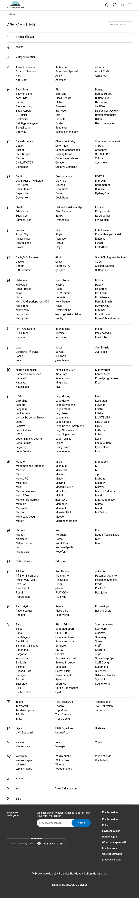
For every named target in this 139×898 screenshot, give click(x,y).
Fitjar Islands (23, 242)
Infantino (60, 337)
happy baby (22, 310)
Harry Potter (62, 280)
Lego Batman (23, 443)
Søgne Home (103, 683)
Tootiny (59, 706)
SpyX (58, 692)
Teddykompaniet (25, 710)
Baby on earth (24, 93)
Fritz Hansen (102, 230)
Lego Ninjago (63, 421)
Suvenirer (100, 671)
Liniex (98, 426)
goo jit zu (60, 270)
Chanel (20, 149)
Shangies (21, 683)
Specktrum (61, 679)
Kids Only (61, 374)
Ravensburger (24, 610)
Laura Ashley (23, 430)
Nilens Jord (22, 551)
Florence (60, 238)
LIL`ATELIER (102, 417)
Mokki (59, 495)
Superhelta (101, 666)
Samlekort (22, 641)
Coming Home (63, 154)
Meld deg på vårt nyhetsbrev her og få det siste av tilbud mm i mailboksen (63, 814)
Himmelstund (63, 310)
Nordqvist (61, 534)
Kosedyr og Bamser (107, 378)
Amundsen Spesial (66, 71)
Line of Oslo (102, 421)
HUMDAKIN (102, 305)
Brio (57, 114)
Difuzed (60, 184)
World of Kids (103, 756)
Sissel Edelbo (63, 624)
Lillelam (99, 413)
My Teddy (101, 512)
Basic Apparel (24, 110)
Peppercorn (23, 596)
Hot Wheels (102, 297)
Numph (99, 543)
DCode (66, 884)
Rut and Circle (103, 610)
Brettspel (60, 110)
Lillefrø (99, 409)
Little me (100, 430)
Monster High (63, 512)
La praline (21, 400)
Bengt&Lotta (23, 127)
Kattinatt (21, 382)
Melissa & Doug (25, 516)
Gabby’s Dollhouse (27, 257)
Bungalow (61, 127)
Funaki (99, 242)
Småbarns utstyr (65, 641)
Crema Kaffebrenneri (107, 141)
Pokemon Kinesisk (106, 579)
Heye (58, 305)
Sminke (59, 654)
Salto (19, 633)
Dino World (61, 189)
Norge (59, 539)
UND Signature (64, 728)
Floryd (59, 242)
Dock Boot (61, 197)
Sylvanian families (106, 675)
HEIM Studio (62, 293)
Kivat (58, 386)
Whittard (21, 764)
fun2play (100, 238)
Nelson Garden (24, 543)
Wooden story (63, 768)
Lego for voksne (65, 404)
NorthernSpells (64, 547)
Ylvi (18, 788)
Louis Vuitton (103, 443)
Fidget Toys (23, 234)
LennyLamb (62, 447)
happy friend (23, 314)
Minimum (60, 474)
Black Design (63, 98)
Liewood (100, 404)
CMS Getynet (79, 884)
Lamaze (20, 426)
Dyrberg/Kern (103, 193)
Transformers (63, 714)
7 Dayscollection (26, 57)
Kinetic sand (62, 378)
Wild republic (63, 756)
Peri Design (62, 571)
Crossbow (101, 149)
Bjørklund (60, 93)
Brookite (60, 119)
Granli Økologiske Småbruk (111, 257)
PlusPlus (60, 596)
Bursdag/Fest (103, 93)
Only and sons (24, 561)
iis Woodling (62, 328)
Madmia (20, 470)
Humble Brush (103, 301)
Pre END (100, 588)
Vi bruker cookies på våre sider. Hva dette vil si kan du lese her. (69, 873)
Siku (18, 688)
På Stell (20, 571)
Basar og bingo (25, 106)
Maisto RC (22, 478)
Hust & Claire (103, 314)
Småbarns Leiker (65, 637)
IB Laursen (22, 333)
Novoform (61, 551)
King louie (61, 382)
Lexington (101, 400)
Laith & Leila (23, 413)
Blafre (59, 102)
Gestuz (20, 265)
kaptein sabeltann (26, 369)
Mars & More (23, 495)
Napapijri (21, 534)
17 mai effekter (25, 36)
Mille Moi (61, 466)
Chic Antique (23, 154)
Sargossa (21, 654)
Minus (59, 478)
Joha (19, 360)
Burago (99, 89)
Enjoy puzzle (102, 211)
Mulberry (100, 482)
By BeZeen (101, 102)
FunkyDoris (101, 247)
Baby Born (22, 89)
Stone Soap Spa (104, 658)
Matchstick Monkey (27, 499)
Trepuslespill (103, 701)
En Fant (99, 207)
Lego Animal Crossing (29, 438)
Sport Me (60, 683)
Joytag (59, 351)
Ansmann (60, 79)
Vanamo (20, 742)
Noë (57, 530)
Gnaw (58, 261)
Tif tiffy (20, 714)
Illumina (60, 333)
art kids (99, 67)
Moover (60, 516)
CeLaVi (20, 145)
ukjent (19, 728)
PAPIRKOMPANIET (27, 579)
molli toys (61, 499)
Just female (102, 347)
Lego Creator (23, 451)
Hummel (100, 310)
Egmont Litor (23, 219)
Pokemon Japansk (106, 575)
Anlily (58, 75)
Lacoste (20, 404)
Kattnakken (22, 386)
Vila (57, 742)
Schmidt (20, 666)
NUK (97, 539)
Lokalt (98, 438)
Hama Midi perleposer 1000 (32, 301)
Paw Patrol (22, 588)
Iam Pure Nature (25, 328)
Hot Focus (101, 293)
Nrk (97, 530)
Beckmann (22, 119)
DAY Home (22, 184)
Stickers (100, 649)
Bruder (59, 123)
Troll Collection (104, 706)
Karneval (21, 378)
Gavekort (21, 261)
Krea (98, 382)
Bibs (58, 89)
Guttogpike (101, 270)
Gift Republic (23, 270)
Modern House (64, 487)
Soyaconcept (63, 675)
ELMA (59, 215)
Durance (100, 189)
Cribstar (99, 145)
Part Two (21, 584)
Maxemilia (22, 508)
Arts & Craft (102, 71)
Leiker (59, 443)
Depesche (22, 193)
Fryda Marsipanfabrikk (108, 234)
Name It (20, 530)
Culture (99, 158)
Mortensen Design (66, 520)
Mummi (99, 487)
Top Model (61, 710)
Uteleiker (100, 728)
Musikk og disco (105, 499)
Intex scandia (103, 333)
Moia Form (61, 491)
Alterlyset (21, 79)
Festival (20, 230)
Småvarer (61, 645)
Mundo (99, 495)
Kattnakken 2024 (65, 369)
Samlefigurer (23, 637)
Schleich (21, 662)
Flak (57, 230)
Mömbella (61, 504)
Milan (58, 461)
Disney (59, 193)
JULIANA (60, 356)
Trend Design (63, 718)
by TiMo (100, 106)
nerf (18, 547)
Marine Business (26, 491)
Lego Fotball (62, 409)
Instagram (13, 815)
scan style (22, 658)
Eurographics (103, 215)
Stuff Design (102, 662)
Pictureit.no (62, 575)
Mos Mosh (101, 461)
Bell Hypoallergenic (27, 123)
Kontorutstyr (102, 374)
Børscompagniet (105, 123)
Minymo (60, 482)
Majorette (21, 482)
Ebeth (19, 207)
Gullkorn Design (104, 265)
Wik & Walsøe (24, 768)
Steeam (99, 641)
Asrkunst (100, 75)
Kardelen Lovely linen (28, 374)
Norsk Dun (61, 543)
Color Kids (61, 145)
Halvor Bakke (23, 288)
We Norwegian (24, 760)
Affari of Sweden (26, 71)
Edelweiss (22, 211)
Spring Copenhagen (66, 688)
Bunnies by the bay (66, 131)
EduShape (22, 215)
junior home (62, 360)
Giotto (59, 257)
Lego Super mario (65, 434)
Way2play (21, 756)
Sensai (20, 679)
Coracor (60, 162)
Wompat (60, 764)
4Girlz (19, 47)
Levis (98, 396)
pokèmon (100, 571)
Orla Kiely (61, 561)
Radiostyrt (22, 606)
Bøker (98, 119)
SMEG (59, 649)
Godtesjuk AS (63, 265)
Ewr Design (102, 219)
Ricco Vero (61, 610)
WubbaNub (101, 760)
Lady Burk (21, 409)
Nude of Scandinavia (107, 534)
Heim (58, 288)
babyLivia (21, 98)
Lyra (97, 451)
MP (97, 466)
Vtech (98, 742)
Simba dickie (23, 692)
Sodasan (60, 666)
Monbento (61, 508)
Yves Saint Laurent (66, 788)
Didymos (60, 180)
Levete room (63, 451)
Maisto (20, 474)
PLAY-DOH (61, 592)
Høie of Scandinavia (107, 318)
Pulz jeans (101, 592)
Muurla (99, 508)
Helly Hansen (63, 301)
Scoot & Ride (23, 671)
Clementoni (22, 166)
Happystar (22, 318)
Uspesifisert (62, 732)
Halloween (22, 280)
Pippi (58, 584)
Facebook (12, 812)
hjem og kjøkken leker (68, 314)
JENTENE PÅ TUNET (28, 351)
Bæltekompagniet (105, 114)
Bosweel (60, 106)
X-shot (20, 778)
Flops (58, 234)
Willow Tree (62, 760)
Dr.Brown (100, 180)
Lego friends (63, 413)
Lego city (21, 447)
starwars (100, 633)
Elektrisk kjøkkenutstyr (68, 207)
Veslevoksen (23, 746)
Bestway (21, 131)
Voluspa (60, 746)
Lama (19, 421)
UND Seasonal (24, 732)
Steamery (100, 637)
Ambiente (61, 67)
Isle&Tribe (101, 337)
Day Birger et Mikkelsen (30, 180)
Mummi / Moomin (105, 491)
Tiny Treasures (64, 701)
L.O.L (19, 396)
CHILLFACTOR (24, 162)
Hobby (59, 318)
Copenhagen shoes (66, 158)
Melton (20, 520)
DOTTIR (99, 176)
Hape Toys (22, 305)
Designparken (63, 176)
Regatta (20, 614)
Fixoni (19, 247)
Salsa (19, 628)
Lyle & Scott (102, 447)
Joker (58, 347)
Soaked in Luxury (65, 662)
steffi (98, 645)
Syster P (100, 679)
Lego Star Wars (64, 430)
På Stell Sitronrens (27, 575)
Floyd (58, 247)
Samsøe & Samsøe (27, 645)
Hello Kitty (61, 297)
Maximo (20, 512)
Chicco (20, 158)
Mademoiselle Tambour (30, 466)
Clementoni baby (65, 141)
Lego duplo (62, 400)
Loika (98, 434)
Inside (99, 328)
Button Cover (102, 98)
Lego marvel (62, 417)
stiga (98, 654)
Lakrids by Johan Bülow (30, 417)
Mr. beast (100, 478)
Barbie (19, 102)
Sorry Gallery (63, 671)
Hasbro (59, 284)
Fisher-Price (23, 238)
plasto (59, 588)
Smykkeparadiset (65, 658)
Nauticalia (21, 539)
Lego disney (62, 396)
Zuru (18, 798)
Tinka (19, 718)
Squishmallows (104, 624)
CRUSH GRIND (103, 154)
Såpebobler (22, 649)
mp (97, 474)
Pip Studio (61, 579)
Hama (19, 297)
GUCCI (99, 261)
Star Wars (101, 628)
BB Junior (21, 114)
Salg (18, 624)
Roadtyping (62, 614)
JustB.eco (101, 351)
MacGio (20, 461)
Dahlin (19, 176)
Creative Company (66, 166)
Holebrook (101, 288)
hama (19, 293)
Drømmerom (102, 184)
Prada (98, 584)
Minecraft (61, 470)
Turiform (100, 710)
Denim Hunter (24, 189)
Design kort (22, 197)
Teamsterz (22, 706)
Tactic (19, 701)
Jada (19, 347)
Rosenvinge (102, 606)
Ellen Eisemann (64, 211)
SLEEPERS (61, 633)
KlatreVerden (103, 369)
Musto (99, 504)
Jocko (19, 356)
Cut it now (101, 162)
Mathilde (21, 504)
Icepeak (20, 337)
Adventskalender (26, 67)
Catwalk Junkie (25, 141)
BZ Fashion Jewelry (107, 110)
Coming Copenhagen (67, 149)
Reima (59, 606)
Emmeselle (62, 219)
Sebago (20, 675)
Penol (19, 592)
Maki (19, 487)
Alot (18, 75)
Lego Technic (63, 438)
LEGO (19, 434)
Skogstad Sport (64, 628)
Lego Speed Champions (69, 426)
